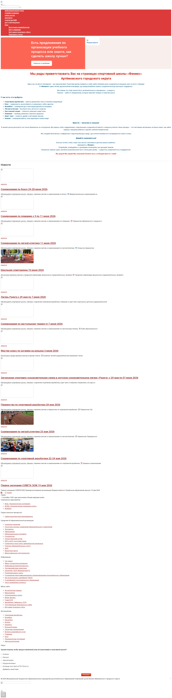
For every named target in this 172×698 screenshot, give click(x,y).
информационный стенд (14, 11)
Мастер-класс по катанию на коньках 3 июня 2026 (29, 350)
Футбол (7, 622)
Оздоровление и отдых (13, 595)
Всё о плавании (15, 30)
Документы (9, 529)
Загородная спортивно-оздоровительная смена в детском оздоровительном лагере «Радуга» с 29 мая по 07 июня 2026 (69, 377)
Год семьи (8, 561)
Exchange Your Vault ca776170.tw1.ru (15, 666)
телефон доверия (12, 13)
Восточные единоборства (19, 27)
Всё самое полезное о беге (20, 32)
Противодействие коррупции (16, 568)
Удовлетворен (8, 660)
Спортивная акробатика (13, 615)
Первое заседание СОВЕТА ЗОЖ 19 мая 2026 (26, 485)
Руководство (10, 536)
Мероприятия (10, 593)
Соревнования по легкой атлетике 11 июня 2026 (28, 243)
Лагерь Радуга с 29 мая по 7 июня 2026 (23, 297)
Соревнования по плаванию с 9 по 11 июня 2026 (28, 216)
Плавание (8, 634)
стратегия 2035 (11, 20)
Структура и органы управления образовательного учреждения (28, 527)
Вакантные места (11, 551)
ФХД (6, 548)
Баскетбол (9, 620)
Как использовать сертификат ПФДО (19, 578)
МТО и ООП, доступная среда (15, 541)
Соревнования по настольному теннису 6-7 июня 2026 (32, 323)
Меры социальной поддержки (16, 563)
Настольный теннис (12, 641)
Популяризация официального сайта (18, 605)
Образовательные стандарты (15, 534)
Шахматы (8, 625)
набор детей (10, 15)
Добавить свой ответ (11, 669)
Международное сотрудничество (17, 553)
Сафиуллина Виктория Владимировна (19, 516)
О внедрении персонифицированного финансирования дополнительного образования (37, 575)
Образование (10, 532)
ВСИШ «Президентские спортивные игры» (21, 506)
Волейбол (8, 617)
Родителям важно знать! (14, 573)
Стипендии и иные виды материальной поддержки (24, 544)
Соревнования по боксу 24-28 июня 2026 (24, 189)
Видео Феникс (10, 598)
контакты (8, 18)
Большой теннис (11, 627)
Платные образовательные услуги (17, 546)
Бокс (6, 637)
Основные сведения (12, 524)
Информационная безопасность (17, 566)
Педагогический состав (13, 539)
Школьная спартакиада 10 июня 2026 (22, 270)
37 (6, 493)
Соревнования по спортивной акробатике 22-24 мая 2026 (33, 458)
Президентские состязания (15, 639)
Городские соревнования (14, 629)
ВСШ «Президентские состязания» (17, 504)
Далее (9, 493)
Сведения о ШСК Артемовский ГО (17, 571)
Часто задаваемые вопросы (15, 582)
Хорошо (5, 657)
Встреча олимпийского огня (15, 632)
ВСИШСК (8, 509)
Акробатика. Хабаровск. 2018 (15, 602)
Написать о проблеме (42, 63)
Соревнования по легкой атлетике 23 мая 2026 (27, 431)
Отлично (5, 654)
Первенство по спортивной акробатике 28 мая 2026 (30, 404)
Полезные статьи (16, 34)
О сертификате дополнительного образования (22, 580)
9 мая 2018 (9, 600)
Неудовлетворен (9, 663)
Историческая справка (13, 590)
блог (6, 25)
